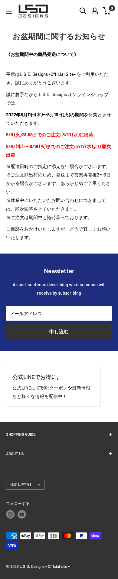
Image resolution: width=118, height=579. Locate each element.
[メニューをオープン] (9, 11)
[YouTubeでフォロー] (22, 514)
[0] (107, 11)
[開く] (83, 11)
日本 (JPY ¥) (20, 484)
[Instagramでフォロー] (10, 514)
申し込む (59, 331)
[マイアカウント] (95, 11)
